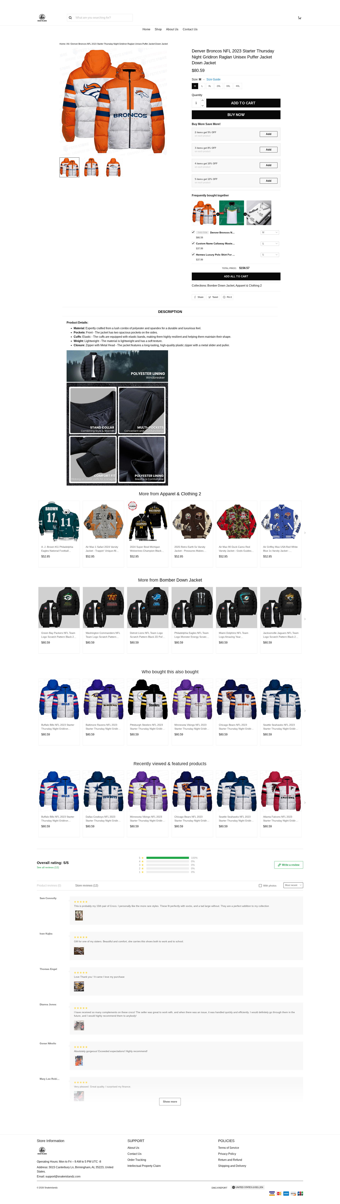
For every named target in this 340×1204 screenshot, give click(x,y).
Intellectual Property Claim (144, 1165)
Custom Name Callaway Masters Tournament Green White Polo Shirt (215, 243)
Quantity (197, 95)
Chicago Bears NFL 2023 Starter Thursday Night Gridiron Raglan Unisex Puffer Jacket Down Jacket (236, 727)
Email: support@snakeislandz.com (58, 1176)
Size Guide (213, 79)
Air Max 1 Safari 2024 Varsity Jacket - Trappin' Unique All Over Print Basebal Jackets (102, 549)
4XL (238, 86)
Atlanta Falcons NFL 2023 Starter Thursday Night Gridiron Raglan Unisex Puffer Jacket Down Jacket (280, 819)
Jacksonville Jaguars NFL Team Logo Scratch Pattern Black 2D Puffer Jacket (281, 635)
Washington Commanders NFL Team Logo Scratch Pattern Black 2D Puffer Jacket (103, 635)
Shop (158, 29)
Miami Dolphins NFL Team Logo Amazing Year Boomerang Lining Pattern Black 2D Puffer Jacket (233, 635)
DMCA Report (219, 1188)
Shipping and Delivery (232, 1165)
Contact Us (190, 29)
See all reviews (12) (48, 867)
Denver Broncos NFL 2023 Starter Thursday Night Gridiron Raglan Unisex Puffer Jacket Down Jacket (222, 232)
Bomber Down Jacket (220, 285)
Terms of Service (228, 1147)
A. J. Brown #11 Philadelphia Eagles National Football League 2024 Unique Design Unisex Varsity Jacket (57, 549)
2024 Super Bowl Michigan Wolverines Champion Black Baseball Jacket (145, 549)
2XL (219, 86)
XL (209, 86)
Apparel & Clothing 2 (249, 285)
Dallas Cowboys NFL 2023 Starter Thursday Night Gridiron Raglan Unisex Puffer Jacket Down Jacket (103, 819)
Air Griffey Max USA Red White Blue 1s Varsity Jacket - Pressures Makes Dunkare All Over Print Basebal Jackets (280, 549)
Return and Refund (230, 1159)
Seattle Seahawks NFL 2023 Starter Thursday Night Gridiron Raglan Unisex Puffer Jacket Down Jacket (280, 727)
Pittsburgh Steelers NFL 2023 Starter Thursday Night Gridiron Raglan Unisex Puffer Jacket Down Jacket (147, 727)
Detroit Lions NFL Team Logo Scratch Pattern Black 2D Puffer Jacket (147, 635)
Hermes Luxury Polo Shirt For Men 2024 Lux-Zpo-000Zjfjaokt (215, 254)
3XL (228, 86)
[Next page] (305, 534)
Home (147, 29)
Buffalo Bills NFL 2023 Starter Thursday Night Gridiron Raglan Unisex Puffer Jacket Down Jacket (57, 727)
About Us (172, 29)
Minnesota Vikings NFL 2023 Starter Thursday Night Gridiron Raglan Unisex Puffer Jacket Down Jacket (192, 727)
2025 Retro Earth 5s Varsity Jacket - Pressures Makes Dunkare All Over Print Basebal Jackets (191, 549)
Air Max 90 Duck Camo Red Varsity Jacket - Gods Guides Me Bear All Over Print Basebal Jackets (236, 549)
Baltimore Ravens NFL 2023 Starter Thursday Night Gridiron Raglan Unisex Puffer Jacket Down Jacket (103, 727)
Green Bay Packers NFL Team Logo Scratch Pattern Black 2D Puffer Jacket (58, 635)
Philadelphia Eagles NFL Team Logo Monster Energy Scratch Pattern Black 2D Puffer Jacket (191, 635)
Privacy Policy (227, 1153)
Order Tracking (137, 1159)
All (68, 44)
